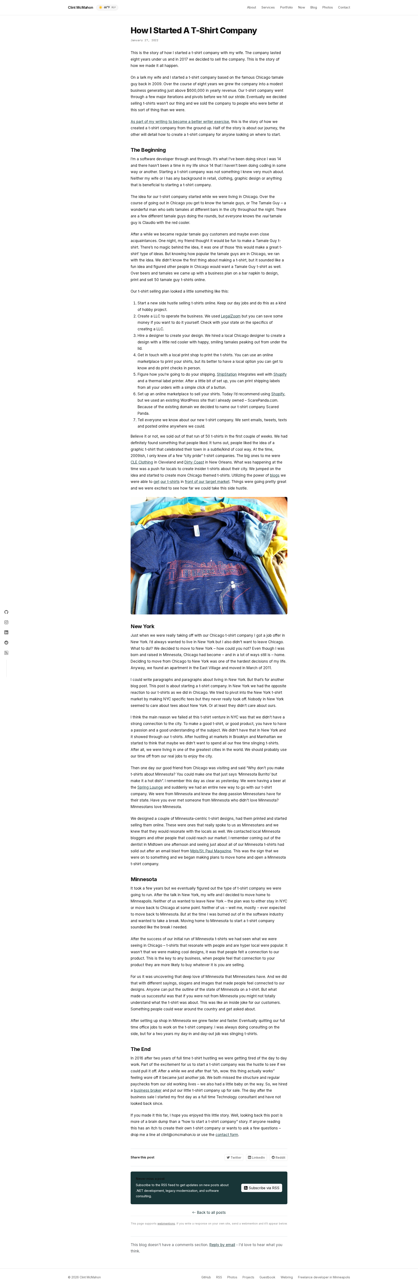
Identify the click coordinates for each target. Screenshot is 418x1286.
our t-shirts (170, 481)
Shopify (280, 374)
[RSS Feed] (6, 653)
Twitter (235, 1157)
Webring (287, 1277)
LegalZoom (231, 316)
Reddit (280, 1157)
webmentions (166, 1223)
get (156, 481)
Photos (327, 7)
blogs (275, 475)
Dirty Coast (194, 462)
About (251, 7)
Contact (344, 7)
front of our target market (207, 481)
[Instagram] (6, 622)
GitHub (206, 1277)
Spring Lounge (150, 787)
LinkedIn (258, 1157)
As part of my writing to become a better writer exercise (180, 121)
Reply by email (222, 1245)
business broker (148, 1090)
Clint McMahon (80, 7)
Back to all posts (211, 1212)
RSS (219, 1277)
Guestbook (267, 1277)
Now (301, 7)
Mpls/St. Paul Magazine (210, 851)
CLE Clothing (142, 462)
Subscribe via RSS (263, 1188)
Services (268, 7)
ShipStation (227, 374)
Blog (313, 7)
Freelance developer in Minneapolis (324, 1277)
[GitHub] (6, 612)
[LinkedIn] (6, 632)
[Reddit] (6, 642)
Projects (248, 1277)
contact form (227, 1134)
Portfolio (286, 7)
